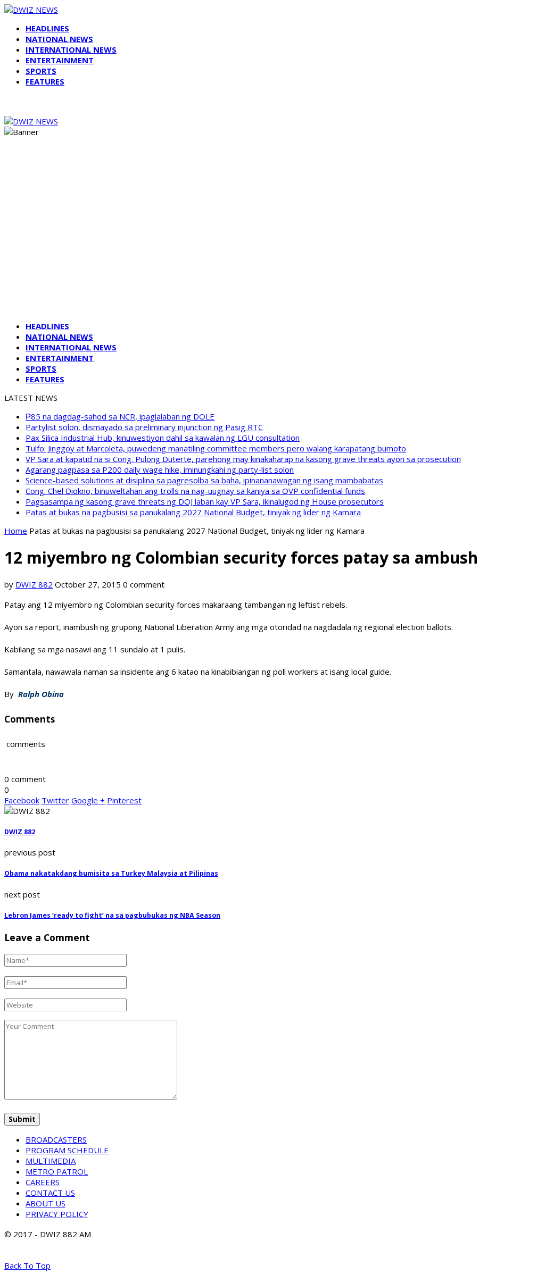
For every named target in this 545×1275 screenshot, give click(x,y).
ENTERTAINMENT (60, 60)
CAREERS (43, 1182)
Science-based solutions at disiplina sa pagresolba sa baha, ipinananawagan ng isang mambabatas (204, 480)
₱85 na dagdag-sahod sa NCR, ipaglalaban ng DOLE (120, 416)
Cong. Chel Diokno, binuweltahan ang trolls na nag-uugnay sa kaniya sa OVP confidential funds (195, 490)
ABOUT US (45, 1203)
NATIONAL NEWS (59, 38)
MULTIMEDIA (51, 1160)
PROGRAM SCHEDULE (67, 1150)
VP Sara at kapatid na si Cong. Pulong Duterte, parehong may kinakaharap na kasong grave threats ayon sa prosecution (243, 459)
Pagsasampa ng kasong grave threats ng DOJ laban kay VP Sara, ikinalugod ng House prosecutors (205, 501)
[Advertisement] (272, 238)
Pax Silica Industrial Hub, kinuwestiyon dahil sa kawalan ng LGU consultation (163, 437)
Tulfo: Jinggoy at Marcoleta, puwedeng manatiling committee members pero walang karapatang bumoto (216, 448)
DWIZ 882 (34, 584)
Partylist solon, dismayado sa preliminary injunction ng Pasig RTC (144, 427)
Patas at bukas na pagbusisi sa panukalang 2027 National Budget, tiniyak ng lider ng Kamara (193, 512)
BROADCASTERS (56, 1139)
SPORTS (41, 70)
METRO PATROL (57, 1171)
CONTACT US (50, 1192)
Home (15, 530)
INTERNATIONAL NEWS (71, 49)
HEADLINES (47, 28)
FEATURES (45, 81)
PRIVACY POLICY (57, 1214)
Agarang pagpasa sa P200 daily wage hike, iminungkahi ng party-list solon (160, 469)
